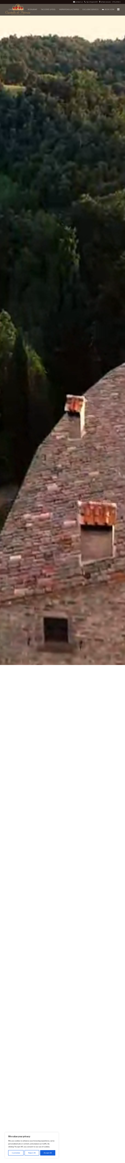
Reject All (32, 1153)
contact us (79, 2)
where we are (106, 2)
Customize (16, 1153)
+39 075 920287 (92, 2)
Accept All (48, 1153)
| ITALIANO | (116, 2)
